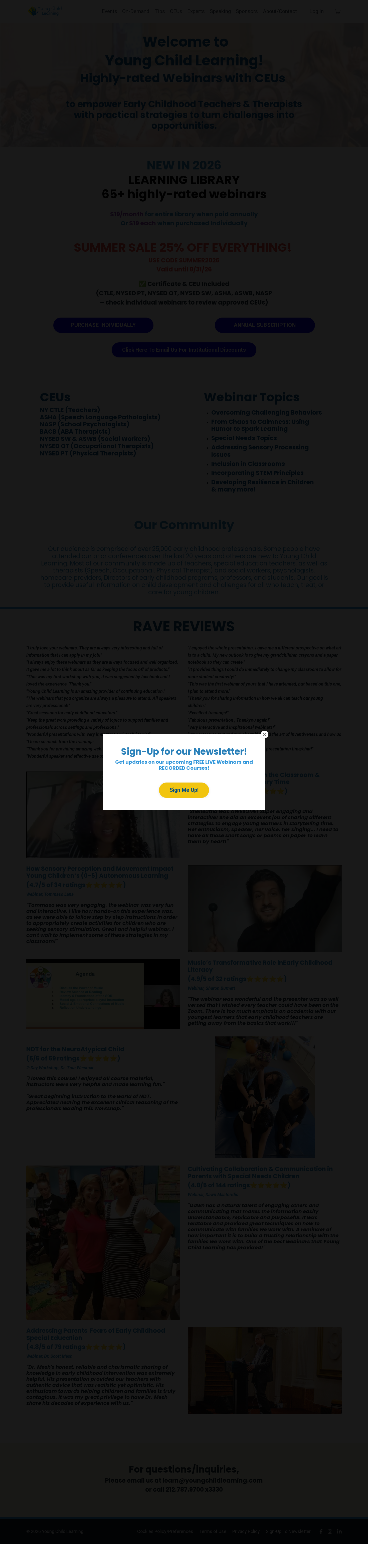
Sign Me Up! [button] (184, 790)
